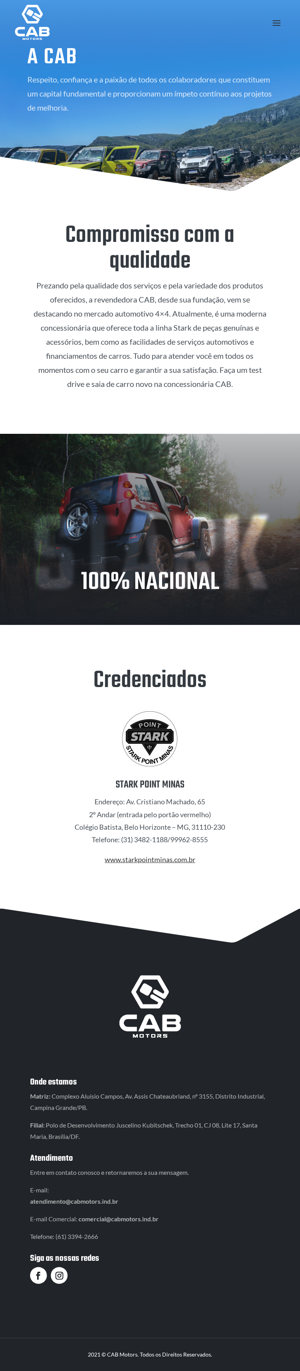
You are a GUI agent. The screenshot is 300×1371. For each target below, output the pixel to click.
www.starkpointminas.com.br (150, 859)
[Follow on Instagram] (59, 1275)
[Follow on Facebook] (38, 1275)
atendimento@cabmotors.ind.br (74, 1201)
